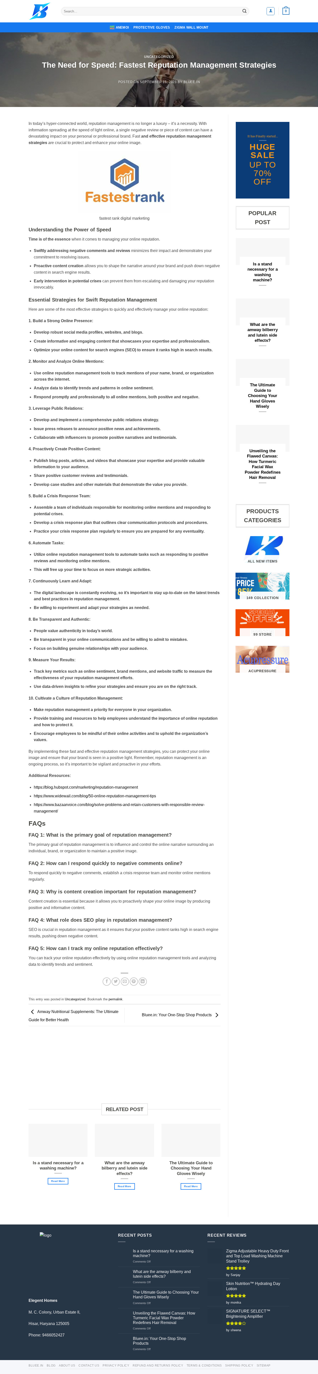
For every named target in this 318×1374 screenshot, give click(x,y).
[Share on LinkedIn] (143, 981)
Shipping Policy (239, 1365)
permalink (115, 999)
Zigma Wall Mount (191, 27)
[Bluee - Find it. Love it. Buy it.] (41, 11)
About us (67, 1365)
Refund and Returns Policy (158, 1365)
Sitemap (264, 1365)
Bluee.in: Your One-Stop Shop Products (177, 1015)
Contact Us (89, 1365)
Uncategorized (159, 57)
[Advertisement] (125, 1068)
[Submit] (244, 11)
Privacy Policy (116, 1365)
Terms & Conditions (204, 1365)
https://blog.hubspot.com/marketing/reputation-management (86, 787)
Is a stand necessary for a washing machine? (58, 1166)
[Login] (271, 11)
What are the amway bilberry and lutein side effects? (124, 1168)
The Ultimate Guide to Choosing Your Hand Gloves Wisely (191, 1168)
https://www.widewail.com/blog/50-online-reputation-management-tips (95, 796)
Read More (58, 1181)
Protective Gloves (151, 27)
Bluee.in (192, 82)
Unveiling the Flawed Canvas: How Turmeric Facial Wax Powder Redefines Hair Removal (262, 464)
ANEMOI (122, 27)
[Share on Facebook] (107, 981)
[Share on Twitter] (116, 981)
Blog (51, 1365)
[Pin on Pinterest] (134, 981)
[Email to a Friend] (125, 981)
